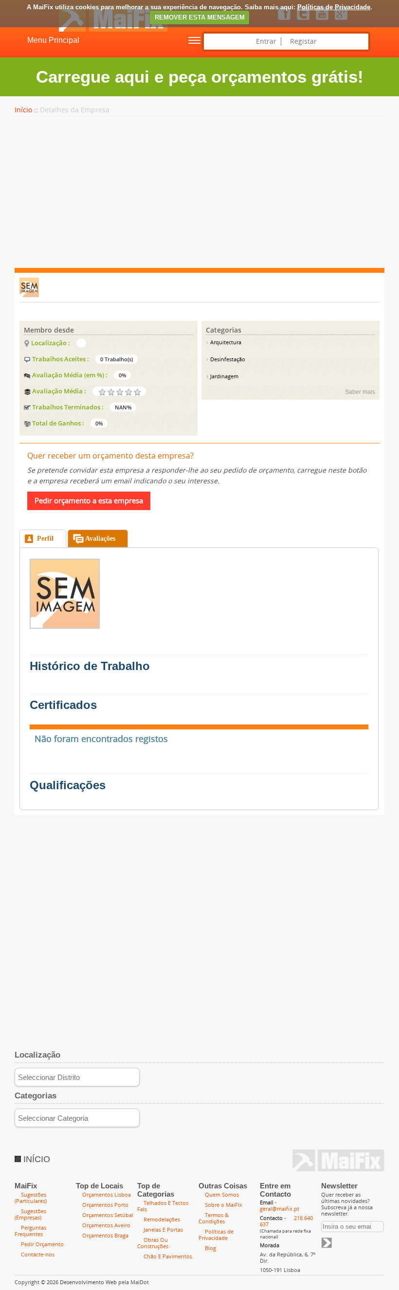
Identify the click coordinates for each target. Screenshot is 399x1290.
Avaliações (100, 538)
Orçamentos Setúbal (107, 1215)
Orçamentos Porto (105, 1205)
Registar (303, 41)
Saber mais (360, 392)
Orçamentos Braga (105, 1236)
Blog (210, 1248)
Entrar (266, 41)
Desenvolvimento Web (88, 1282)
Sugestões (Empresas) (30, 1214)
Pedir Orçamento (42, 1244)
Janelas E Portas (163, 1230)
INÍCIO (35, 1159)
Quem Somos (222, 1195)
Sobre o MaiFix (223, 1205)
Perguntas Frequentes (30, 1231)
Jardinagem (223, 376)
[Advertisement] (199, 192)
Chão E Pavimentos (168, 1257)
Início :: (26, 110)
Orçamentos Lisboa (106, 1195)
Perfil (45, 538)
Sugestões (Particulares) (31, 1198)
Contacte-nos (37, 1255)
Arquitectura (225, 342)
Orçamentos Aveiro (106, 1225)
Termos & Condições (214, 1218)
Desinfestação (227, 359)
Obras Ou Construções (152, 1243)
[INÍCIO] (83, 29)
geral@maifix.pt (279, 1209)
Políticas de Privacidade (333, 7)
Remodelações (162, 1220)
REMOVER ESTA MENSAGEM (200, 17)
